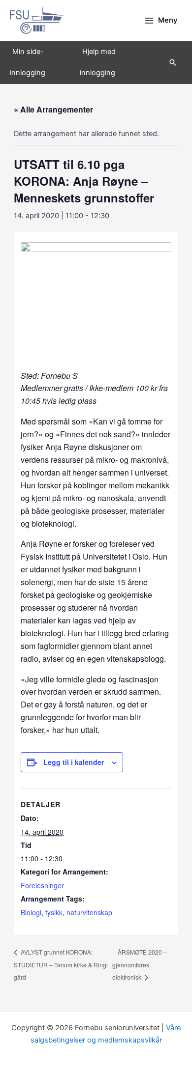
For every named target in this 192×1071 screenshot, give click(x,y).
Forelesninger (42, 885)
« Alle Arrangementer (53, 109)
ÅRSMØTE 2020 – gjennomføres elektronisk (139, 965)
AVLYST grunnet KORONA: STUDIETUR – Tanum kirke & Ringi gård (61, 965)
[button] (172, 62)
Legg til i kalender (73, 762)
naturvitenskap (89, 912)
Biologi (31, 912)
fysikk (54, 912)
